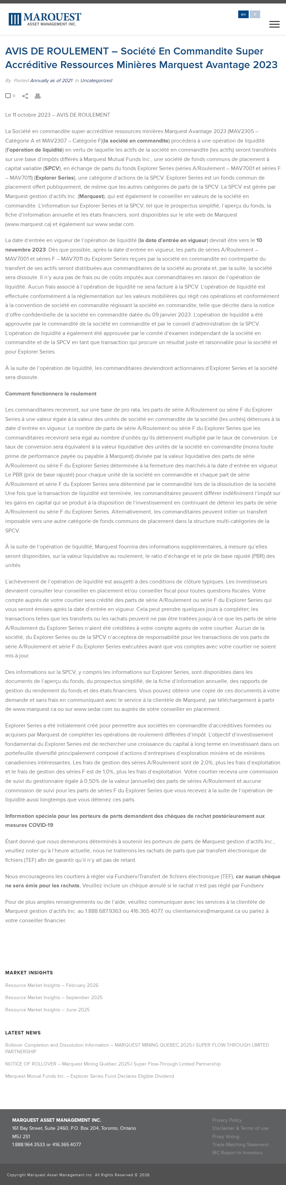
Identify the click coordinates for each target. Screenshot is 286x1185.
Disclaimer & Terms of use (240, 1128)
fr (255, 14)
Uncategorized (96, 80)
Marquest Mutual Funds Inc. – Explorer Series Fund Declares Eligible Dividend (89, 1076)
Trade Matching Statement (240, 1145)
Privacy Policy (227, 1120)
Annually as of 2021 (51, 80)
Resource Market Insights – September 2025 (54, 998)
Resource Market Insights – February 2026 (51, 985)
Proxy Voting (225, 1137)
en (243, 14)
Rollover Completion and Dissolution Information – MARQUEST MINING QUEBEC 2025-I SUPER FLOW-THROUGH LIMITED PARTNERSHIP (137, 1048)
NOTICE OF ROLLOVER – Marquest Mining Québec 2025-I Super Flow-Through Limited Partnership (113, 1064)
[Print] (41, 96)
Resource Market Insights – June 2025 (47, 1010)
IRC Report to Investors (237, 1153)
